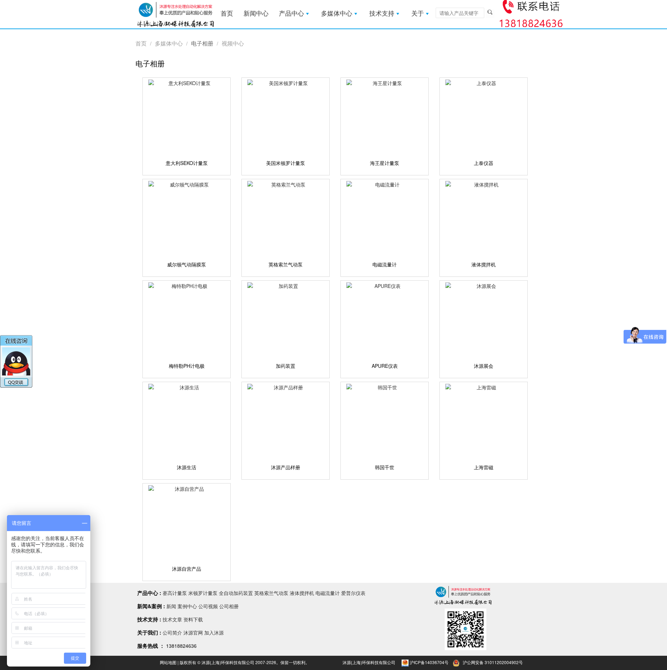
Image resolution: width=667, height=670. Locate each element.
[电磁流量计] (384, 218)
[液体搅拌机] (483, 218)
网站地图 (168, 662)
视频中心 (233, 43)
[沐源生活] (186, 421)
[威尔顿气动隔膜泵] (186, 218)
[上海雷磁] (483, 421)
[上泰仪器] (483, 117)
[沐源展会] (483, 319)
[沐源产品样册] (285, 421)
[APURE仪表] (384, 319)
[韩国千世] (384, 421)
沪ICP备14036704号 (429, 662)
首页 (227, 13)
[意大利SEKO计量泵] (186, 117)
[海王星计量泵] (384, 117)
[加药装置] (285, 319)
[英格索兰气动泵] (285, 218)
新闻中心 (256, 13)
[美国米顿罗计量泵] (285, 117)
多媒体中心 (336, 13)
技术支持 (381, 13)
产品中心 (291, 13)
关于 (417, 13)
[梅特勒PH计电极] (186, 319)
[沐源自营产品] (186, 522)
